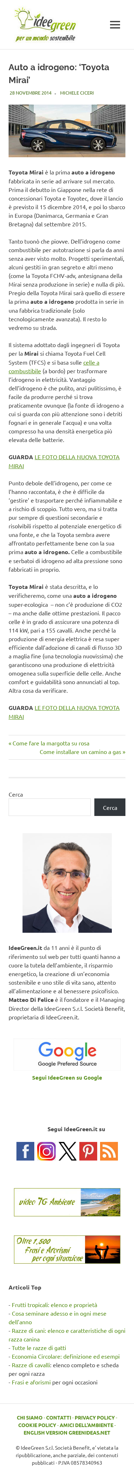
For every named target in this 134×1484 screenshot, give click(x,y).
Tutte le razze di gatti (39, 1347)
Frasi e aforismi (31, 1381)
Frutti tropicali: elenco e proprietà (54, 1304)
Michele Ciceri (77, 93)
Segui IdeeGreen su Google (67, 1077)
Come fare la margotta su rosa (50, 742)
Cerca (16, 794)
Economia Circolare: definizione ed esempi (66, 1356)
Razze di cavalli (31, 1364)
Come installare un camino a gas (80, 751)
